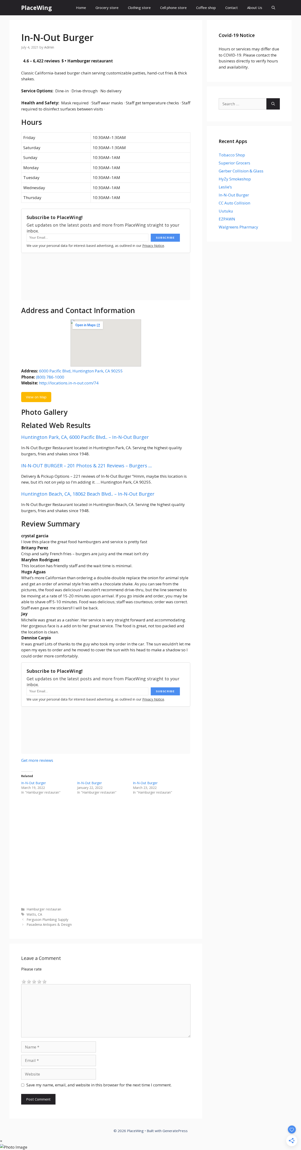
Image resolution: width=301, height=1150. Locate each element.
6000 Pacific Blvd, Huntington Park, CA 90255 (81, 371)
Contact (231, 7)
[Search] (273, 104)
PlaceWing (36, 8)
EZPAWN (227, 219)
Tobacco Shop (232, 155)
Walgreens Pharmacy (238, 227)
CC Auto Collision (234, 203)
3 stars (34, 981)
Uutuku (226, 211)
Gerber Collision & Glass (241, 171)
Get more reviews (37, 760)
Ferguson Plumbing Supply (47, 919)
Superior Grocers (234, 163)
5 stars (44, 981)
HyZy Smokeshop (235, 179)
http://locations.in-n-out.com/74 (69, 383)
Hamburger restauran (44, 909)
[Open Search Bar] (273, 7)
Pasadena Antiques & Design (49, 924)
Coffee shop (206, 7)
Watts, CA (34, 914)
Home (81, 7)
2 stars (29, 981)
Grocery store (107, 7)
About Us (254, 7)
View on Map (36, 397)
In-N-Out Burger (33, 783)
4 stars (39, 981)
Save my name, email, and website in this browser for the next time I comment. (99, 1085)
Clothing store (139, 7)
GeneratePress (175, 1130)
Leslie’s (225, 187)
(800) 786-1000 (50, 377)
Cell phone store (173, 7)
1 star (23, 981)
